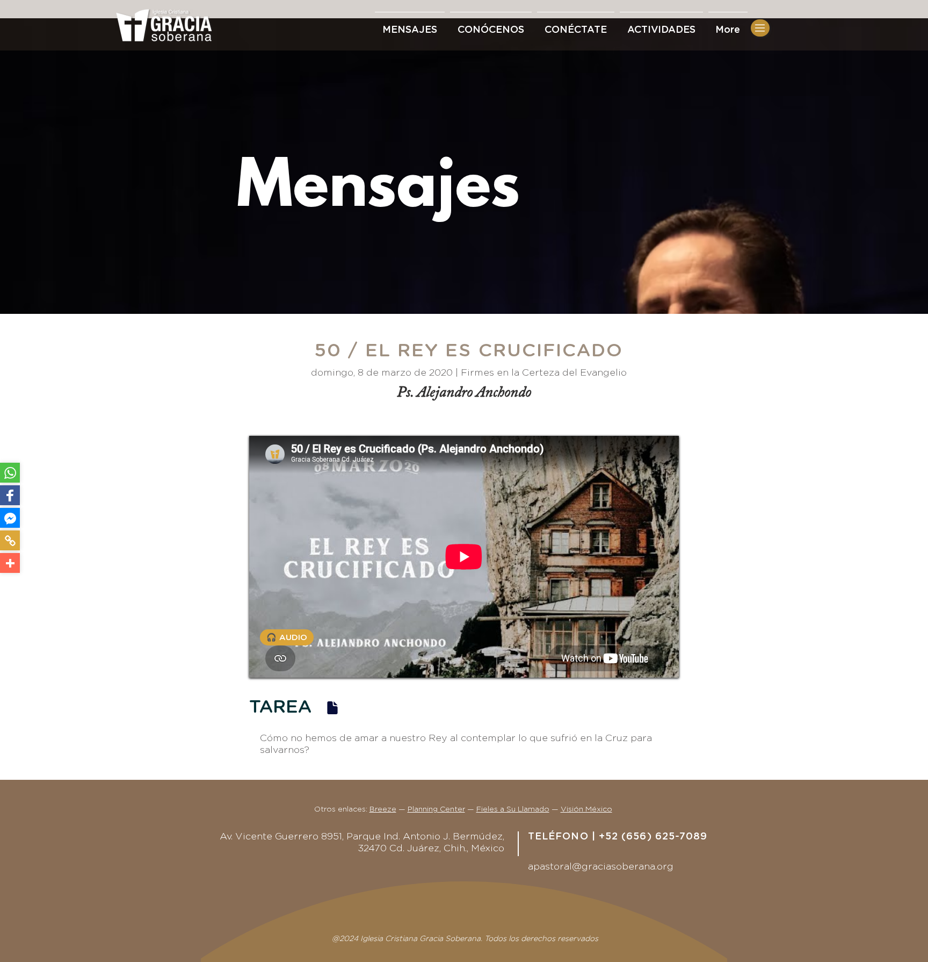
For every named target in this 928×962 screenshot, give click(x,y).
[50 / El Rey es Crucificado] (332, 707)
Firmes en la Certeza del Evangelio (544, 373)
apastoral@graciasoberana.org (600, 867)
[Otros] (10, 563)
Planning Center (436, 809)
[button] (575, 25)
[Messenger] (10, 518)
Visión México (586, 809)
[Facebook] (10, 495)
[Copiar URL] (10, 540)
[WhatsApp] (10, 473)
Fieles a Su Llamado (512, 809)
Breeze (382, 809)
